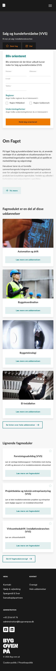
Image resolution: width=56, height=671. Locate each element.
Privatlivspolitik (25, 662)
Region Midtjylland (17, 103)
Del (30, 46)
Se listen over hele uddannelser (20, 425)
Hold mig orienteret (28, 122)
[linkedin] (12, 629)
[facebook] (5, 629)
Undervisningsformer (15, 109)
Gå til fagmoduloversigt (17, 559)
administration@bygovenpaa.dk (18, 621)
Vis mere (14, 190)
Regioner (10, 95)
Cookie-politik (10, 662)
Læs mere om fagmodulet (28, 473)
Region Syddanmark (41, 103)
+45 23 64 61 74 (10, 617)
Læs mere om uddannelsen (28, 260)
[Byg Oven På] (28, 645)
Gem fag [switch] (14, 46)
